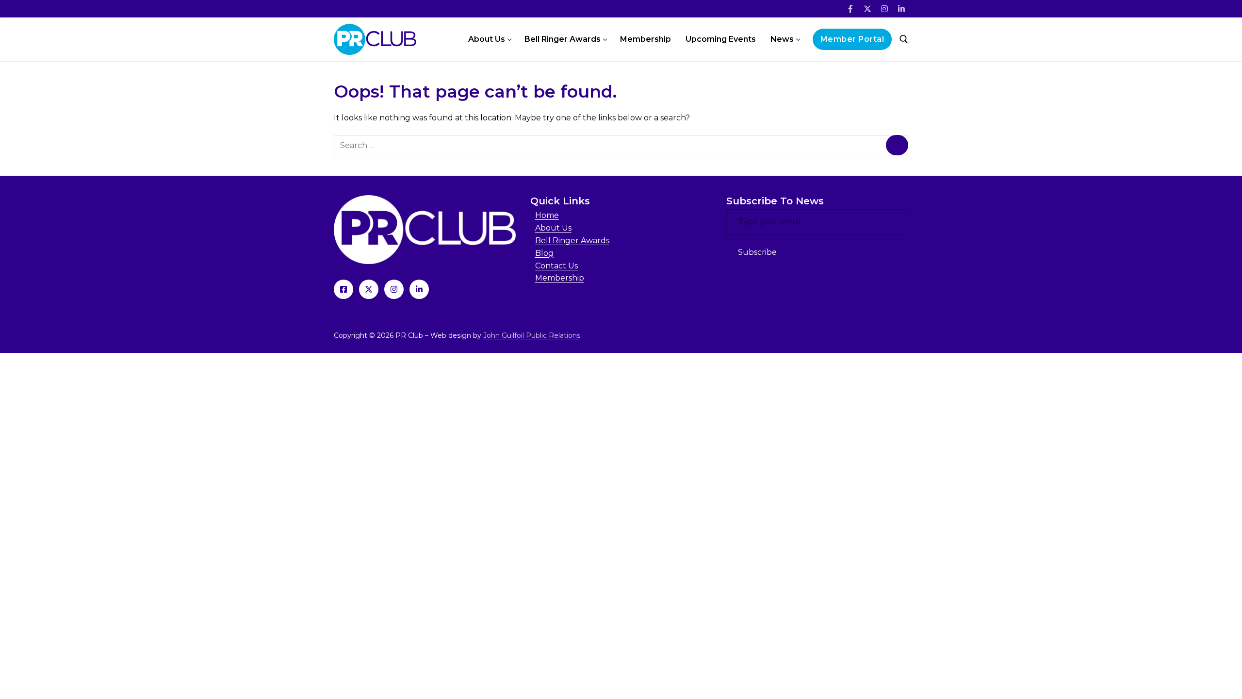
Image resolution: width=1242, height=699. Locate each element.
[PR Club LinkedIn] (419, 289)
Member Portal (852, 39)
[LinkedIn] (901, 9)
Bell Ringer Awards (572, 240)
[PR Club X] (368, 289)
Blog (544, 253)
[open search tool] (903, 39)
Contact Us (556, 265)
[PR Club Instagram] (394, 289)
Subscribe (757, 252)
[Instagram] (884, 9)
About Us (553, 228)
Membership (559, 278)
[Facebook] (851, 9)
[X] (868, 9)
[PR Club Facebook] (343, 289)
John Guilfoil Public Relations (531, 335)
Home (547, 215)
